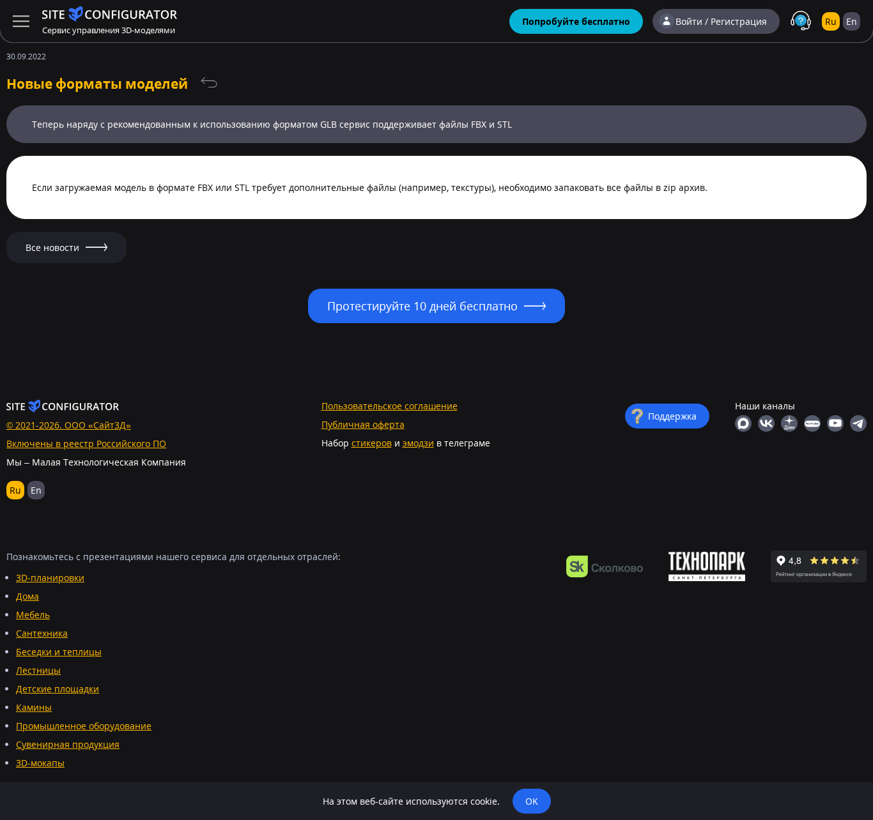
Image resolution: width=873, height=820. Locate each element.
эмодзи (418, 443)
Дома (27, 596)
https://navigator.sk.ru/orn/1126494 (604, 566)
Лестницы (38, 670)
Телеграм (858, 423)
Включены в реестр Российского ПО (86, 443)
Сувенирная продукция (68, 744)
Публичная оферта (363, 424)
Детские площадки (57, 689)
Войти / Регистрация (721, 21)
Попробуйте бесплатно (576, 21)
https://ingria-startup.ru (706, 566)
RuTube (812, 423)
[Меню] (21, 21)
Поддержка (672, 416)
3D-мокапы (40, 763)
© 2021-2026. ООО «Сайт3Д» (68, 425)
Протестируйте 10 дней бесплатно (422, 306)
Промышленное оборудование (83, 726)
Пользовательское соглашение (389, 406)
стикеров (372, 443)
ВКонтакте (766, 423)
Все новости (209, 83)
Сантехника (42, 633)
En (851, 21)
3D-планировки (50, 578)
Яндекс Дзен (789, 423)
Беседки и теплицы (59, 652)
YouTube (835, 423)
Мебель (33, 615)
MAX (743, 423)
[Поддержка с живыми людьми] (800, 21)
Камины (34, 707)
